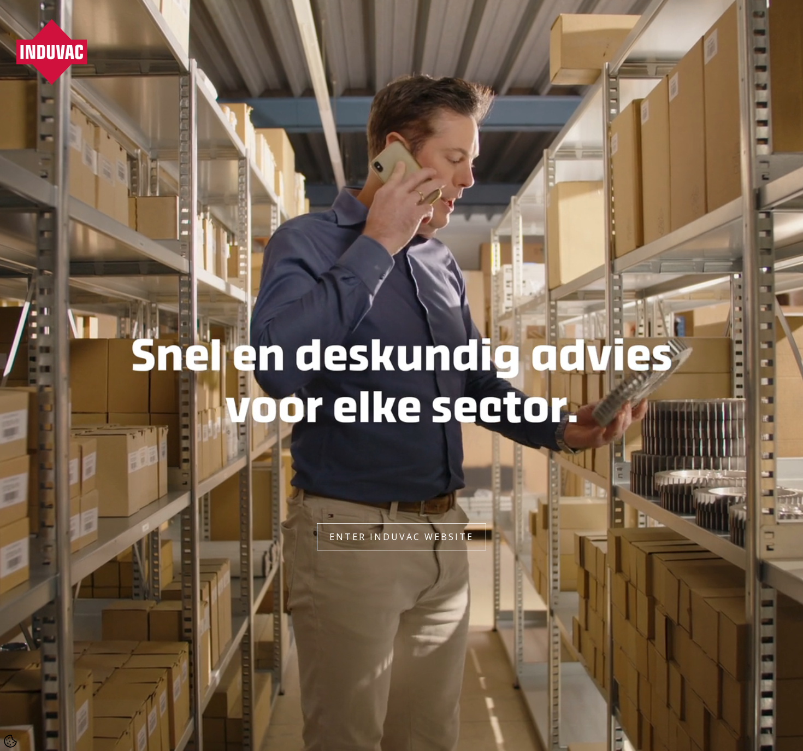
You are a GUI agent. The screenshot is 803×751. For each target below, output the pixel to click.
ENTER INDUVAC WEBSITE (401, 537)
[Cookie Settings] (10, 741)
